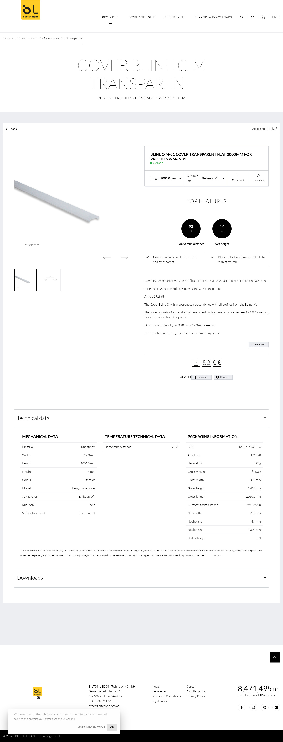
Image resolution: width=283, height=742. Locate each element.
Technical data (33, 417)
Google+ (224, 377)
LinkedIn (276, 707)
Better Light (174, 17)
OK (112, 727)
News (155, 686)
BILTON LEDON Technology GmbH (30, 10)
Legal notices (160, 701)
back (14, 129)
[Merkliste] (252, 16)
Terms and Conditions (166, 696)
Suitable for (192, 178)
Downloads (30, 577)
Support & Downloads (213, 17)
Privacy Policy (196, 696)
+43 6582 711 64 (100, 701)
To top (275, 657)
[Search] (242, 17)
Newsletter (159, 691)
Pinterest (265, 707)
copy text (260, 344)
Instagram (253, 707)
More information (91, 727)
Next (124, 257)
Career (191, 686)
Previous (107, 257)
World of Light (141, 17)
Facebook (203, 377)
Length (155, 178)
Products (110, 17)
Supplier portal (196, 691)
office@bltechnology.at (104, 706)
